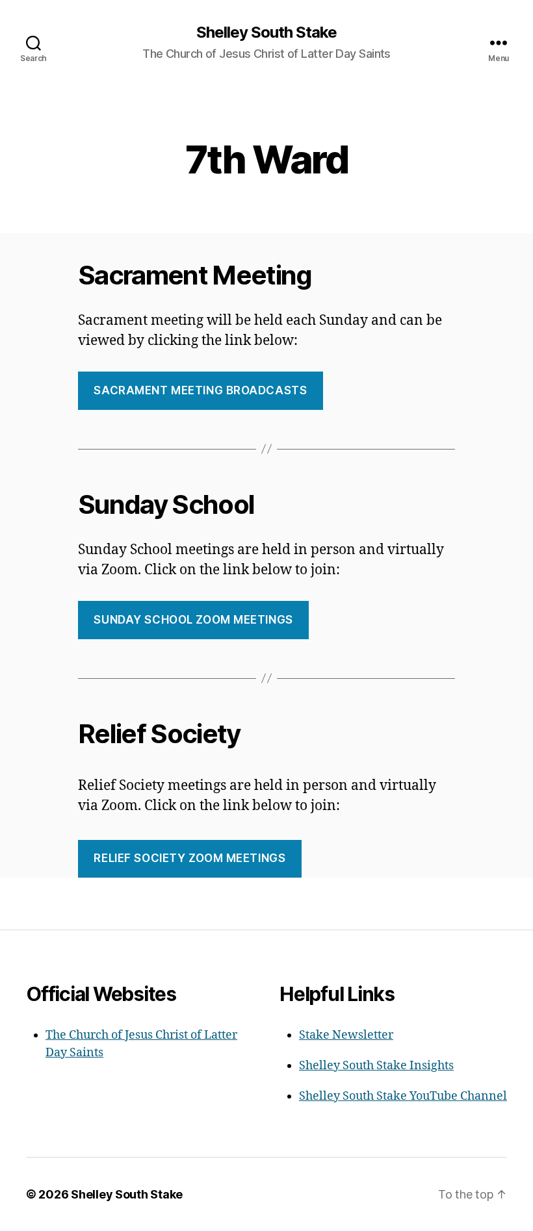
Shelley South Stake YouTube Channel (403, 1096)
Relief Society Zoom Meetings (189, 858)
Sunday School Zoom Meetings (193, 619)
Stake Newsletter (346, 1035)
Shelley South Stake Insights (376, 1065)
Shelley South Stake (266, 32)
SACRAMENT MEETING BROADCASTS (200, 390)
